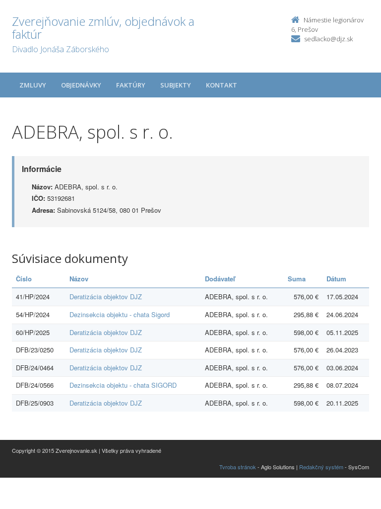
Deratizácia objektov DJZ (105, 296)
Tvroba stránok (237, 467)
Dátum (336, 278)
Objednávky (81, 85)
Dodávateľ (220, 278)
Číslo (24, 278)
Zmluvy (32, 85)
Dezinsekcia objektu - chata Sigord (119, 314)
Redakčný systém (321, 467)
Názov (78, 278)
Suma (297, 278)
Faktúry (130, 85)
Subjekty (175, 85)
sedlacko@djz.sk (328, 38)
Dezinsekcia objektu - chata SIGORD (123, 385)
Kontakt (221, 85)
